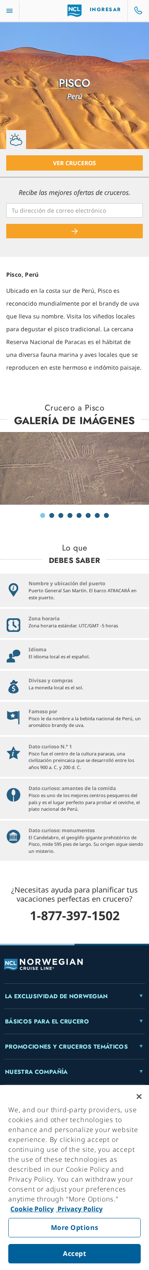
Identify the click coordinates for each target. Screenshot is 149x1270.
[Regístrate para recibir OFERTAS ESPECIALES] (74, 231)
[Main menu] (9, 11)
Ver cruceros (74, 163)
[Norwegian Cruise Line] (74, 11)
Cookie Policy (32, 1208)
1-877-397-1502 (75, 915)
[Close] (139, 1096)
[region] (74, 1177)
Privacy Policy (79, 1208)
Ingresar (105, 9)
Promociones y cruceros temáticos (66, 1046)
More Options (75, 1227)
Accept (74, 1253)
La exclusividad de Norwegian (56, 996)
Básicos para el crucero (47, 1021)
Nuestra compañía (36, 1072)
